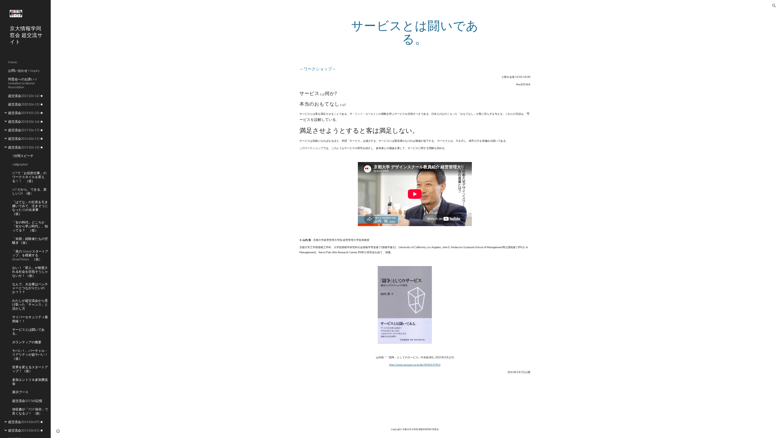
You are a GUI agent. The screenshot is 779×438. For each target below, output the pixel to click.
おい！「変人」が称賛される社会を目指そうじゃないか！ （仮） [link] (30, 271)
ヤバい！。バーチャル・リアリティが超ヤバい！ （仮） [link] (30, 354)
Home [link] (12, 62)
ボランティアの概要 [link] (26, 342)
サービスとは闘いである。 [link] (28, 331)
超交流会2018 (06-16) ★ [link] (25, 121)
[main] (415, 32)
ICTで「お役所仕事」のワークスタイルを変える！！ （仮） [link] (29, 177)
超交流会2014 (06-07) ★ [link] (25, 422)
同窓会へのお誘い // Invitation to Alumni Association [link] (22, 83)
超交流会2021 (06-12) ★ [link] (25, 96)
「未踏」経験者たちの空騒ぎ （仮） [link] (30, 240)
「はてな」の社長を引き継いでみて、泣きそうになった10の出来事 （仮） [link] (30, 208)
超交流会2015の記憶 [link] (27, 401)
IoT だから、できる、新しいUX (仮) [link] (29, 191)
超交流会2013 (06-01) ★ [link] (25, 430)
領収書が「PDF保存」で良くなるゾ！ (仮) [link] (30, 411)
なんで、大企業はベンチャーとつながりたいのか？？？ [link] (30, 288)
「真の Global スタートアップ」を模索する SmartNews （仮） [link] (30, 255)
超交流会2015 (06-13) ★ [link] (25, 147)
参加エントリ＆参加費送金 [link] (30, 381)
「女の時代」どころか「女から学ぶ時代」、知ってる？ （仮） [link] (30, 226)
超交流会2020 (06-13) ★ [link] (25, 104)
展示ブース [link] (20, 392)
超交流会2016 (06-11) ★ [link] (25, 138)
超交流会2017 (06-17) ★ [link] (25, 130)
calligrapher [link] (20, 164)
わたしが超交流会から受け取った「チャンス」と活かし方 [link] (30, 304)
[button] (774, 6)
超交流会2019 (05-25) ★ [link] (25, 113)
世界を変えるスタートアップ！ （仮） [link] (30, 369)
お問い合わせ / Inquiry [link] (24, 70)
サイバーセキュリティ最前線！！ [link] (30, 319)
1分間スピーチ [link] (22, 156)
